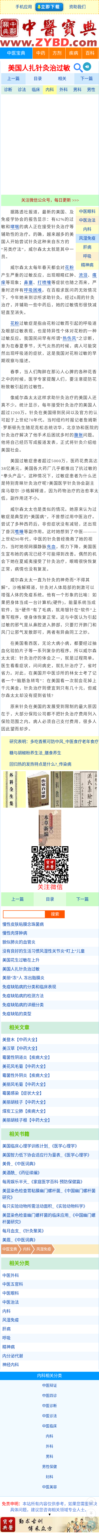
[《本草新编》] (50, 845)
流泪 (83, 275)
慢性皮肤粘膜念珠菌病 (23, 924)
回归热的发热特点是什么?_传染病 (40, 764)
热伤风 (69, 338)
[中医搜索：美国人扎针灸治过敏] (76, 68)
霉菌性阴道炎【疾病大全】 (27, 1057)
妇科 (49, 1477)
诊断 (8, 89)
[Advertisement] (49, 144)
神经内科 (10, 1365)
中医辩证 (49, 1385)
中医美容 (49, 1487)
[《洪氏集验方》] (85, 806)
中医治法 (87, 220)
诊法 (22, 89)
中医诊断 (49, 1406)
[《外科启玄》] (62, 806)
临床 (36, 89)
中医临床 (49, 1426)
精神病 (87, 265)
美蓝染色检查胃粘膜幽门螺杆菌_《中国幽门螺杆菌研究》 (49, 1194)
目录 (38, 78)
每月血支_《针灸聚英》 (24, 1231)
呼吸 (87, 256)
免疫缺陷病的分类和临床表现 (29, 987)
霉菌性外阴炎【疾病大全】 (27, 1075)
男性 (91, 89)
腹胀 (78, 435)
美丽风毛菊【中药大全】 (25, 1084)
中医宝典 (16, 53)
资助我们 (77, 7)
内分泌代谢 (12, 1356)
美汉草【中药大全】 (21, 1048)
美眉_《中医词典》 (20, 1240)
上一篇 (13, 78)
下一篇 (86, 78)
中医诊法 (49, 1416)
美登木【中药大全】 (21, 1039)
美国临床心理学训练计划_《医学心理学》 (40, 1146)
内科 (50, 89)
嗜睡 (19, 531)
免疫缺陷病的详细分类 (23, 1005)
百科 (90, 53)
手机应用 (24, 7)
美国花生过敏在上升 (21, 960)
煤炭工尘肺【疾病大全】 (25, 1111)
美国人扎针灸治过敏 (21, 969)
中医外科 (10, 1275)
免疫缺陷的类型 (16, 1014)
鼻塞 (28, 282)
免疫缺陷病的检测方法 (23, 996)
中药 (40, 53)
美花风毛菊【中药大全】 (25, 1066)
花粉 (69, 267)
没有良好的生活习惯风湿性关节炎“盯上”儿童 (43, 951)
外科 (63, 89)
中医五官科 (12, 1284)
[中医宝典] (48, 45)
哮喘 (15, 226)
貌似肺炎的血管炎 (18, 942)
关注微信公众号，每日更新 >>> (50, 200)
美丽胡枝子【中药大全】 (25, 1102)
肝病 (87, 247)
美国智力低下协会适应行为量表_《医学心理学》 (46, 1155)
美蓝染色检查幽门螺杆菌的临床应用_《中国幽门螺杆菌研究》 (49, 1218)
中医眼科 (87, 211)
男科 (77, 89)
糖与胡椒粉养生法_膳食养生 (35, 753)
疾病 (73, 53)
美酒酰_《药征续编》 (22, 1173)
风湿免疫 (87, 238)
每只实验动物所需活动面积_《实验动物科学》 (44, 1206)
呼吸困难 (33, 290)
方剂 (57, 53)
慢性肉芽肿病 (14, 933)
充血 (51, 546)
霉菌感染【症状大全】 (23, 1093)
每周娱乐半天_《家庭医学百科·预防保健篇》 (43, 1182)
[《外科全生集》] (14, 806)
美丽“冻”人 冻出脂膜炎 (23, 978)
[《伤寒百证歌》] (38, 806)
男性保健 (49, 1467)
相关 (62, 78)
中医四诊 (49, 1396)
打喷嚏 (44, 282)
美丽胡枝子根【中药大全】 (27, 1120)
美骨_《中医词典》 (20, 1164)
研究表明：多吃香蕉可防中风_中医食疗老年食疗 (54, 741)
